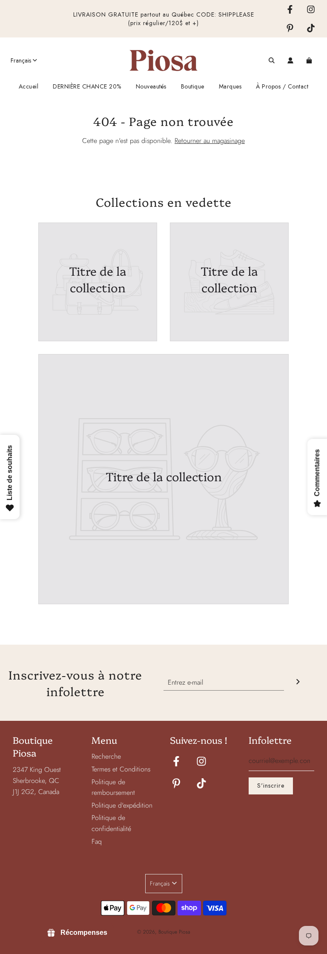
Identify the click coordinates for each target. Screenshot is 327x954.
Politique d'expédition (122, 805)
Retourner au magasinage (210, 141)
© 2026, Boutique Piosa (163, 932)
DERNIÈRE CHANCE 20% (87, 86)
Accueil (29, 86)
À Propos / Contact (282, 86)
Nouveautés (151, 86)
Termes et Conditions (121, 769)
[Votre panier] (310, 60)
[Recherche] (271, 60)
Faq (97, 841)
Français (21, 60)
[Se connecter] (290, 60)
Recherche (106, 756)
